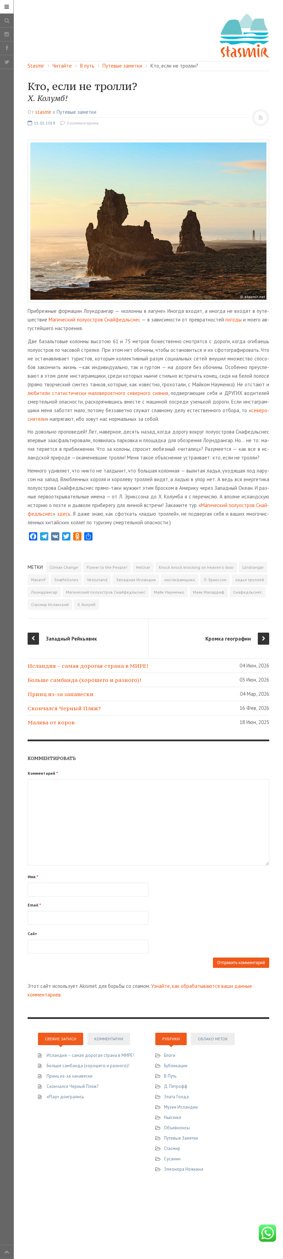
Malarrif (38, 579)
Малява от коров (51, 722)
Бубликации (175, 1066)
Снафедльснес (247, 592)
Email (34, 905)
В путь (170, 1076)
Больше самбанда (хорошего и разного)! (84, 679)
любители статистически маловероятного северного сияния (98, 393)
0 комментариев (82, 123)
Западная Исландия (136, 579)
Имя (33, 876)
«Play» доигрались (65, 1097)
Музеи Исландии (181, 1107)
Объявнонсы (177, 1128)
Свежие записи (60, 1038)
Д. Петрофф (175, 1086)
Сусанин (172, 1159)
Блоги (169, 1055)
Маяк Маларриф (208, 592)
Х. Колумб (86, 604)
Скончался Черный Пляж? (64, 708)
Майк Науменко (169, 592)
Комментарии (108, 1038)
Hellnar (143, 567)
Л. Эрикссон (215, 579)
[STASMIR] (244, 35)
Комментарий (43, 773)
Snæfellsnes (66, 579)
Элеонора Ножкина (183, 1169)
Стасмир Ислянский (50, 604)
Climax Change (63, 567)
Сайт (32, 933)
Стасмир (172, 1148)
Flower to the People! (107, 567)
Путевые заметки (76, 112)
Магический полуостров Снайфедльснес (94, 319)
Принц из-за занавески (61, 694)
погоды (233, 319)
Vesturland (97, 579)
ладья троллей (249, 579)
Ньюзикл (172, 1117)
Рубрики (171, 1038)
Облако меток (213, 1038)
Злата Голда (176, 1097)
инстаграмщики (179, 579)
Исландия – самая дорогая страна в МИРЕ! (88, 665)
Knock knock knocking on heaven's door (196, 567)
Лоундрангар (44, 592)
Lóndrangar (253, 567)
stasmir (43, 112)
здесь (63, 513)
